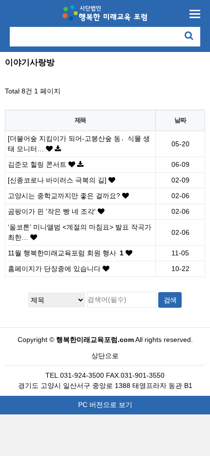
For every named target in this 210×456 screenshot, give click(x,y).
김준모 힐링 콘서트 (38, 164)
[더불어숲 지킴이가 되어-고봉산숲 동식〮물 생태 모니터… (79, 144)
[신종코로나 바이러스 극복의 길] (58, 180)
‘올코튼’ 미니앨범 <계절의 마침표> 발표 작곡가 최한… (79, 232)
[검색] (189, 35)
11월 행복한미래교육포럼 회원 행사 (66, 253)
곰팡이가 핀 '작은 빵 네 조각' (53, 211)
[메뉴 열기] (194, 14)
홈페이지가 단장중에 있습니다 (55, 269)
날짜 (180, 120)
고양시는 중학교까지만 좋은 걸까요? (65, 196)
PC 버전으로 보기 (105, 405)
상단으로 (105, 356)
